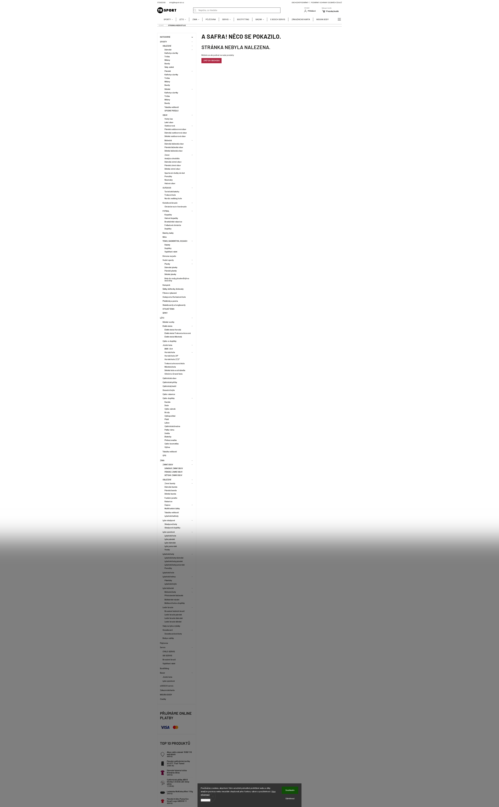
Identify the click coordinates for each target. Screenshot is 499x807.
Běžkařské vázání (172, 600)
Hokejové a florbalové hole (174, 297)
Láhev (167, 423)
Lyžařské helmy (169, 577)
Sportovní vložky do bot (175, 173)
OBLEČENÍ (167, 46)
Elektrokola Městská (173, 337)
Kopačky (168, 215)
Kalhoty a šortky (171, 53)
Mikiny (167, 60)
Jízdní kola (167, 345)
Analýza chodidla (172, 158)
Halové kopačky (171, 218)
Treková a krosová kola (175, 363)
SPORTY (163, 42)
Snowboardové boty (173, 634)
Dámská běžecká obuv (174, 144)
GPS (164, 456)
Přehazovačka (171, 440)
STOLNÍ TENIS (168, 309)
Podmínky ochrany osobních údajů (326, 3)
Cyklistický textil (169, 386)
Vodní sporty (168, 260)
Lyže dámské (170, 543)
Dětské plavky (170, 274)
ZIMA (162, 460)
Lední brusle (168, 607)
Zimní (167, 155)
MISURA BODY (166, 695)
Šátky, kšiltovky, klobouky (173, 289)
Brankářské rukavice (173, 222)
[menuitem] (170, 19)
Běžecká (168, 140)
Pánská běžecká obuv (174, 147)
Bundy (167, 64)
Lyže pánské (170, 539)
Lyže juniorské (171, 546)
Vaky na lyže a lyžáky (171, 626)
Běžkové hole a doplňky (175, 603)
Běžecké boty (170, 592)
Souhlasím (289, 790)
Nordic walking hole (173, 198)
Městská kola (170, 367)
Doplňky (168, 229)
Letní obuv (169, 122)
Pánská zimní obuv (173, 165)
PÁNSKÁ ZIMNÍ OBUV (173, 472)
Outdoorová (170, 126)
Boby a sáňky (168, 638)
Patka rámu (169, 430)
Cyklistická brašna (172, 426)
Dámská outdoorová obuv (176, 133)
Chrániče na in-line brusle (176, 207)
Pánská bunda (171, 490)
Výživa (167, 447)
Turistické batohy (172, 192)
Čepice (167, 505)
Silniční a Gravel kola (173, 374)
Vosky (167, 550)
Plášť (167, 419)
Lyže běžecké (168, 588)
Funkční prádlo (171, 498)
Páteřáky (168, 580)
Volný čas (169, 119)
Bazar (162, 673)
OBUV (165, 115)
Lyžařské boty (168, 554)
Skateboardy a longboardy (174, 305)
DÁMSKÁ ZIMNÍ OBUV (174, 468)
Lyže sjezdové (169, 532)
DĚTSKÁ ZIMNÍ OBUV (173, 475)
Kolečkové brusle (170, 203)
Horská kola (170, 352)
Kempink (166, 285)
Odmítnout (289, 798)
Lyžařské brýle (171, 584)
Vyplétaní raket (171, 252)
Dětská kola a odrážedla (175, 370)
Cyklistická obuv (169, 378)
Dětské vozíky (168, 322)
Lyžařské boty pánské (174, 561)
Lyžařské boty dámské (174, 558)
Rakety (167, 245)
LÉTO (162, 318)
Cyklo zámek (170, 409)
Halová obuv (170, 183)
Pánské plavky (171, 271)
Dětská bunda (170, 494)
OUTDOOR (167, 188)
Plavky (167, 264)
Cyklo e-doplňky (169, 341)
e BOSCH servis (166, 686)
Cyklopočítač (170, 416)
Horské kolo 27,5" (172, 359)
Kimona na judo (169, 256)
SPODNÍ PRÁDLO (172, 111)
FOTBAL (166, 211)
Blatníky (168, 437)
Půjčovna (164, 643)
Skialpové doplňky (172, 528)
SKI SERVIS (167, 656)
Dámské (168, 50)
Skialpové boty (171, 524)
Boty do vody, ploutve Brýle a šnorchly (177, 279)
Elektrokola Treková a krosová (178, 333)
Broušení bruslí (169, 660)
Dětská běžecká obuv (173, 151)
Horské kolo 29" (171, 356)
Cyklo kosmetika (172, 444)
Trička (167, 57)
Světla (167, 433)
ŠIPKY (165, 313)
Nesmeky (169, 180)
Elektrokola (167, 326)
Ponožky (168, 176)
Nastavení (205, 800)
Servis (163, 647)
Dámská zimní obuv (173, 162)
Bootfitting (164, 668)
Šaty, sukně (169, 67)
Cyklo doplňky (169, 398)
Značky (163, 699)
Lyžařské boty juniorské (175, 565)
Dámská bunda (171, 487)
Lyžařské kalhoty (172, 516)
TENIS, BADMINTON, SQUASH (175, 241)
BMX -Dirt (169, 349)
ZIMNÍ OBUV (168, 465)
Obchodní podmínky (300, 3)
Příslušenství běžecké (174, 595)
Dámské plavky (171, 267)
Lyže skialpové (169, 520)
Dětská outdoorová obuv (175, 136)
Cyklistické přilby (170, 382)
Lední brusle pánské (173, 615)
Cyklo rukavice (169, 394)
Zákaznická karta (167, 690)
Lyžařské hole (170, 536)
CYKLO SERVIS (169, 652)
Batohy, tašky (168, 233)
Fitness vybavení (170, 293)
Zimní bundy (170, 483)
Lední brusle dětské (173, 622)
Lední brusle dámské (174, 618)
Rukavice (168, 501)
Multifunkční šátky (172, 508)
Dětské (167, 89)
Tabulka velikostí (172, 107)
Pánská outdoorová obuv (175, 129)
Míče (165, 237)
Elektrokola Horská (173, 330)
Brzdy (167, 412)
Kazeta (167, 402)
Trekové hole (170, 195)
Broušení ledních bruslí (175, 611)
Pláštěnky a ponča (170, 301)
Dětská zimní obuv (172, 169)
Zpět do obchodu (211, 61)
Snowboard (168, 630)
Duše (167, 405)
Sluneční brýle (169, 390)
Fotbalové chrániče (173, 225)
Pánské (168, 71)
